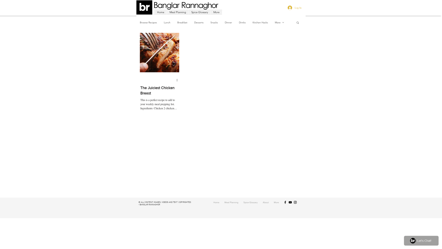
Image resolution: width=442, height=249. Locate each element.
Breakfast (182, 22)
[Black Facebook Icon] (285, 202)
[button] (297, 23)
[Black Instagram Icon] (295, 202)
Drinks (242, 22)
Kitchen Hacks (260, 22)
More (278, 22)
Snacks (214, 22)
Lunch (167, 22)
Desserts (199, 22)
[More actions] (178, 80)
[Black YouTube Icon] (290, 202)
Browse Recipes (148, 22)
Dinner (228, 22)
